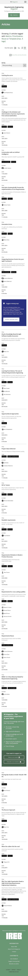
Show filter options (9, 48)
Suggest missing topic (11, 319)
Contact (14, 951)
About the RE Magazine (14, 949)
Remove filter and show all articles (18, 55)
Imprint (14, 969)
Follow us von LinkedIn (13, 757)
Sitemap (8, 969)
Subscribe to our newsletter (13, 761)
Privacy (19, 969)
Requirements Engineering (14, 9)
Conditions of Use (14, 972)
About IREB (14, 946)
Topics (15, 15)
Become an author (14, 964)
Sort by (3, 63)
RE (14, 2)
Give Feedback (14, 959)
